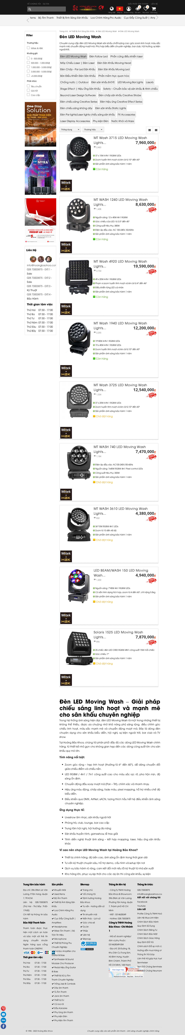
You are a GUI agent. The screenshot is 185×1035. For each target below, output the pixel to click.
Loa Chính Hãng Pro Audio (106, 17)
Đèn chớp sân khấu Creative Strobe (120, 95)
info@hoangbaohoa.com (42, 265)
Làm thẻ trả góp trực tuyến (150, 958)
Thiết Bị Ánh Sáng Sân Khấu (72, 17)
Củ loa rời (59, 1004)
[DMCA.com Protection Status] (87, 949)
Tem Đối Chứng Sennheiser (150, 966)
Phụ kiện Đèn (100, 121)
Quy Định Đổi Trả (145, 942)
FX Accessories (126, 114)
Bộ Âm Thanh (46, 17)
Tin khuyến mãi (89, 914)
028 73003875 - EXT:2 (38, 277)
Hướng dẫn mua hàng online (151, 950)
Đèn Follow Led (99, 56)
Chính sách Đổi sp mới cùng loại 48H (155, 946)
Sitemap (86, 938)
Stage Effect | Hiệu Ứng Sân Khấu (80, 88)
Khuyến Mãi (60, 889)
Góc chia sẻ (88, 922)
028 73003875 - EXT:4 (38, 294)
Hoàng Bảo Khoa (45, 1031)
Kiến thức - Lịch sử (91, 918)
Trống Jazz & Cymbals (64, 983)
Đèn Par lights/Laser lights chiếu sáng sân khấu (87, 114)
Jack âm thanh (61, 995)
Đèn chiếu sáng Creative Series (78, 101)
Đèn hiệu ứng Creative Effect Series (121, 101)
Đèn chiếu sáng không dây (76, 108)
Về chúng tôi (34, 3)
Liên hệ (154, 3)
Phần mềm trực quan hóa (113, 75)
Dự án (46, 3)
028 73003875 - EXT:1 (38, 269)
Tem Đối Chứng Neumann (150, 970)
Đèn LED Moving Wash (73, 56)
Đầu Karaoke (60, 1008)
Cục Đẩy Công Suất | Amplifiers (143, 17)
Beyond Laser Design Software (78, 95)
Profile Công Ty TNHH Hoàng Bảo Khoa (156, 913)
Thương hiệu (32, 42)
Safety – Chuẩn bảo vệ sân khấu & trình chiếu (130, 88)
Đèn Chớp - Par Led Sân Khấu (77, 69)
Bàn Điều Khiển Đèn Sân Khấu (77, 75)
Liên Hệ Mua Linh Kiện (148, 917)
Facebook (142, 901)
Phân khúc (32, 81)
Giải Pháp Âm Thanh (138, 3)
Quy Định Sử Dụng (146, 925)
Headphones (60, 926)
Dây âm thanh (61, 987)
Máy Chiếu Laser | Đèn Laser (77, 62)
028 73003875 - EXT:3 (39, 286)
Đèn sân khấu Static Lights (110, 108)
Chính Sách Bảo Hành (148, 921)
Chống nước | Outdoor (74, 82)
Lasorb (150, 82)
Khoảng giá (32, 53)
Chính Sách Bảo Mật (147, 933)
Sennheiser (142, 962)
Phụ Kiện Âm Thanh (63, 1020)
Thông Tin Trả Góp (146, 954)
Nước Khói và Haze (122, 121)
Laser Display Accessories (75, 121)
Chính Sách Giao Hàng (148, 938)
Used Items (59, 894)
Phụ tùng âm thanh (63, 1012)
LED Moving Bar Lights (130, 82)
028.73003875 (143, 889)
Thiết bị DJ (59, 999)
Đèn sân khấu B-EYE (103, 82)
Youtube (141, 905)
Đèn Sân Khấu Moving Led (113, 69)
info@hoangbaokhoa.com (150, 894)
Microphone (60, 938)
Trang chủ (87, 889)
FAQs (85, 930)
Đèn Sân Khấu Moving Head (114, 62)
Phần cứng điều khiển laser (127, 56)
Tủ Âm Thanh (60, 991)
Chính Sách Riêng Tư (147, 929)
